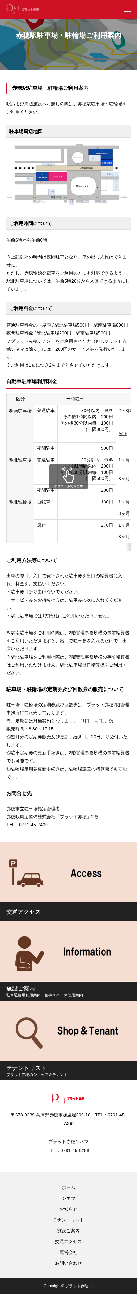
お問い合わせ (68, 1263)
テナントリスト (68, 1220)
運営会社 (68, 1252)
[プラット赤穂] (23, 9)
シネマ (68, 1198)
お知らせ (68, 1209)
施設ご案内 (68, 1230)
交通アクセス (68, 1241)
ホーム (68, 1187)
